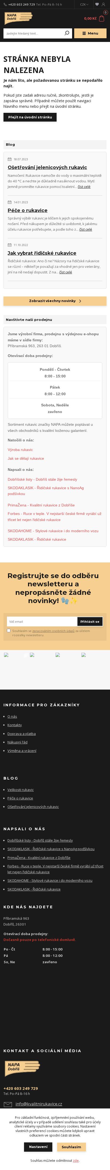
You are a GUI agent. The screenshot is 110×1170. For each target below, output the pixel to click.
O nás (12, 716)
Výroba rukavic (20, 450)
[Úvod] (22, 18)
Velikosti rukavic (20, 789)
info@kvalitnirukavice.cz (38, 1104)
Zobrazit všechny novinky (52, 301)
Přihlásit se (89, 621)
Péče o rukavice (28, 210)
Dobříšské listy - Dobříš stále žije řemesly (42, 479)
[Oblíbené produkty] (97, 4)
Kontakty (14, 724)
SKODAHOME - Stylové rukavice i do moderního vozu (53, 531)
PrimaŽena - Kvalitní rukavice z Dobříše (41, 505)
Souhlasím (71, 1147)
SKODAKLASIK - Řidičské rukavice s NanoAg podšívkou (46, 491)
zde (76, 1160)
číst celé (84, 186)
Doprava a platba (21, 733)
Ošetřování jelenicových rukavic (47, 167)
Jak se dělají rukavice (26, 458)
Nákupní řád (17, 742)
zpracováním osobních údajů (53, 631)
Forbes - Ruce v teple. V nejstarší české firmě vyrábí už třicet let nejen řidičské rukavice (54, 516)
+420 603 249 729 (21, 4)
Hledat (67, 33)
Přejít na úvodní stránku (30, 117)
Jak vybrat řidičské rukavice (42, 253)
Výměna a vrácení (21, 750)
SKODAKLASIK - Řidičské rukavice (37, 539)
